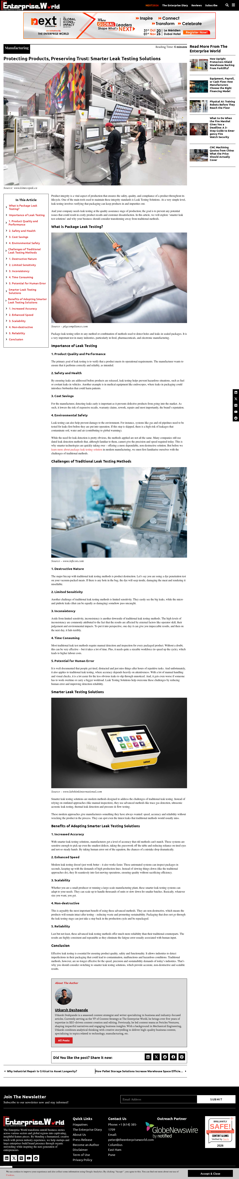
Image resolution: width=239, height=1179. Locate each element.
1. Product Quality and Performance (23, 222)
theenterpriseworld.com (220, 1132)
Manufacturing (17, 47)
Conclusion (16, 339)
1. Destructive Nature (23, 258)
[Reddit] (236, 418)
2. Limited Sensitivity (22, 264)
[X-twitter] (236, 399)
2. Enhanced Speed (21, 314)
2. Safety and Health (22, 230)
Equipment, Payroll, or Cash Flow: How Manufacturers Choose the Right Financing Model (222, 85)
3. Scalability (17, 321)
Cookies (10, 1175)
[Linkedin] (236, 392)
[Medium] (236, 405)
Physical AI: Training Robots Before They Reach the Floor (223, 104)
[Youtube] (236, 412)
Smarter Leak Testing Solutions (22, 291)
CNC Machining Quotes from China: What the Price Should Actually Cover (222, 153)
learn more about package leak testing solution (76, 449)
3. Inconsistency (19, 271)
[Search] (227, 5)
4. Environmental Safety (24, 243)
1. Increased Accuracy (23, 308)
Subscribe (211, 5)
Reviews (196, 5)
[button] (148, 1056)
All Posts (63, 1040)
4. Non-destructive (21, 327)
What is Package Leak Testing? (23, 207)
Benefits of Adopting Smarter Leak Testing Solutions (27, 300)
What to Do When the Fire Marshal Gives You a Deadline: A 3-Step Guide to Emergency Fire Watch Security (222, 127)
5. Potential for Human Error (27, 283)
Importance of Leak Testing (27, 215)
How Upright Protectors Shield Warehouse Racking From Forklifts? (222, 63)
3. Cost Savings (18, 236)
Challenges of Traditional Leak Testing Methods (24, 250)
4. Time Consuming (21, 277)
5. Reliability (17, 333)
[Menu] (233, 5)
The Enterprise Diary (175, 5)
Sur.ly (226, 1139)
